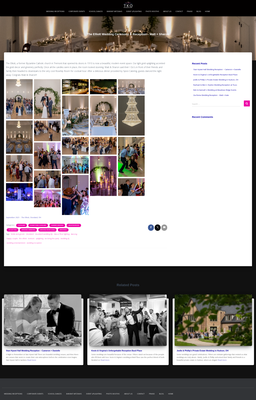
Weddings (63, 230)
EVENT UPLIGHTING (134, 11)
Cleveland (21, 225)
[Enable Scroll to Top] (250, 394)
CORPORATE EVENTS (77, 11)
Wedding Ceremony (28, 230)
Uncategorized (73, 225)
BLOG (199, 11)
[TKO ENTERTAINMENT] (128, 4)
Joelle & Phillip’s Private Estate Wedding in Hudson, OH (215, 80)
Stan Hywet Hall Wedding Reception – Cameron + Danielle (217, 69)
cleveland (30, 234)
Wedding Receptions (47, 230)
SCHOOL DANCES (96, 11)
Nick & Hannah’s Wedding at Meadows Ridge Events (214, 90)
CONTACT (179, 11)
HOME (207, 11)
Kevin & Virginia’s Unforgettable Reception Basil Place (215, 74)
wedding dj (65, 238)
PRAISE (190, 11)
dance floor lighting (61, 234)
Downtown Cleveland (38, 225)
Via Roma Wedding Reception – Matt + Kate (211, 95)
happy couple (12, 238)
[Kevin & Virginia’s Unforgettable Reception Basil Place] (128, 320)
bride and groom (18, 234)
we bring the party (52, 238)
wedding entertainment (16, 243)
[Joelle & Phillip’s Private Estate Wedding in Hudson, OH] (213, 320)
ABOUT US (167, 11)
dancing (74, 234)
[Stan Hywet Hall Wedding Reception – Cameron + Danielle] (42, 320)
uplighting (39, 238)
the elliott (23, 238)
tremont (31, 238)
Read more (31, 360)
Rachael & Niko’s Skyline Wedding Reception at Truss (215, 85)
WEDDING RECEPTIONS (55, 11)
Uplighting (13, 230)
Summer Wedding (57, 225)
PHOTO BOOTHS (152, 11)
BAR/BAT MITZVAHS (114, 11)
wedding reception (34, 243)
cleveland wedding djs (44, 234)
